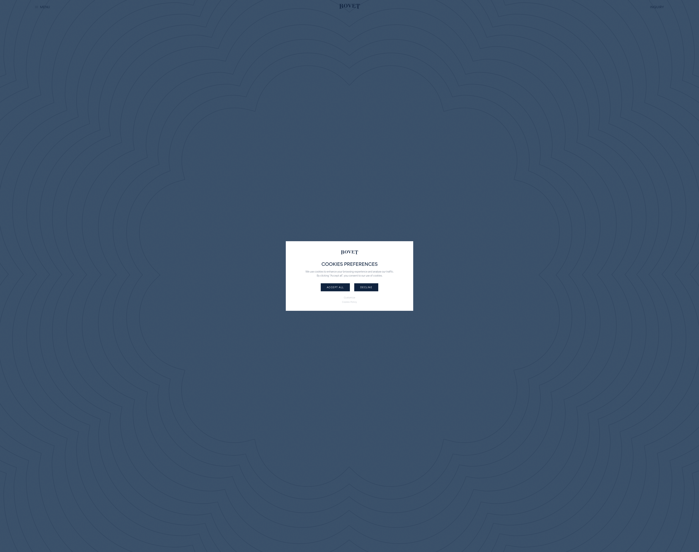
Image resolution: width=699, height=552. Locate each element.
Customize (349, 297)
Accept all (335, 287)
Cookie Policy (349, 302)
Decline (366, 287)
